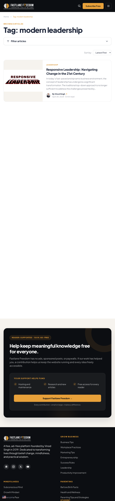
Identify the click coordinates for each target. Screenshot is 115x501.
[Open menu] (108, 6)
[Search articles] (79, 5)
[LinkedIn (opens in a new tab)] (6, 466)
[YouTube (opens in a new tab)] (28, 466)
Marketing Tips (67, 452)
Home (6, 17)
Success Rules (67, 462)
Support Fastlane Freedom (57, 398)
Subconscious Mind (13, 487)
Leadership (66, 467)
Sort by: (88, 52)
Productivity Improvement (73, 472)
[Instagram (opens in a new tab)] (13, 466)
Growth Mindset (11, 492)
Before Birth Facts (69, 487)
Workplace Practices (70, 447)
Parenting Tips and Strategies (74, 497)
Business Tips (67, 442)
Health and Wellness (70, 492)
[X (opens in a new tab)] (20, 466)
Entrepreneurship (69, 457)
